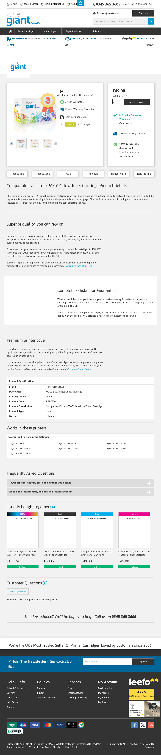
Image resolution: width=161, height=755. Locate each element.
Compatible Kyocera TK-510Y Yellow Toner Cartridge (67, 51)
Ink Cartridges (50, 31)
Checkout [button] (143, 13)
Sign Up (143, 661)
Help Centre (13, 702)
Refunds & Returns (16, 688)
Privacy (40, 693)
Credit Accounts (75, 693)
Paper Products (73, 31)
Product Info (17, 173)
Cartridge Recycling (77, 697)
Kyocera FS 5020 (19, 443)
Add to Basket (136, 102)
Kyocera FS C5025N (69, 448)
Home (10, 51)
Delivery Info (118, 173)
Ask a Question (73, 65)
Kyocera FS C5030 (116, 448)
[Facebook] (134, 725)
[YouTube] (150, 725)
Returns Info (144, 173)
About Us (11, 707)
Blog (70, 688)
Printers (97, 31)
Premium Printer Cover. (79, 369)
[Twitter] (142, 725)
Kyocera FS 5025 (67, 443)
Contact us (12, 697)
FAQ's (68, 173)
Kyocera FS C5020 (116, 443)
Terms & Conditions (46, 697)
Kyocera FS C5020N (21, 448)
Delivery (11, 693)
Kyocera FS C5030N (21, 453)
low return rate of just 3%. (79, 266)
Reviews (93, 173)
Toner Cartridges (26, 31)
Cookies (41, 688)
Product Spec (42, 173)
